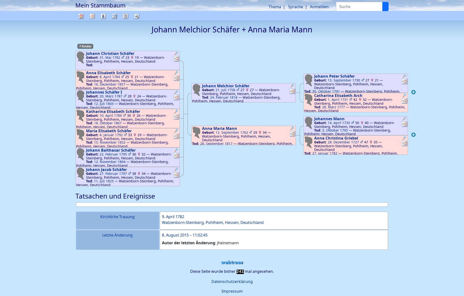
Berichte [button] (125, 16)
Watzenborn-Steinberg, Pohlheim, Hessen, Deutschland (213, 222)
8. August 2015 (175, 235)
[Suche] (385, 6)
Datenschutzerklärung (232, 281)
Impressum (232, 291)
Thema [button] (274, 6)
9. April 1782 (173, 216)
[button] (176, 54)
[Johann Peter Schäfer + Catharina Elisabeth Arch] (413, 93)
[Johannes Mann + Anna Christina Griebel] (413, 135)
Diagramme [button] (92, 16)
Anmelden (319, 6)
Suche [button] (136, 16)
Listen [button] (103, 16)
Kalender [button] (114, 16)
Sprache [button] (295, 6)
